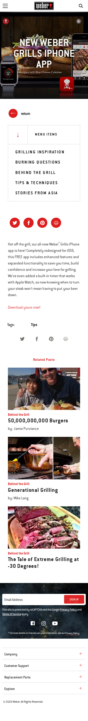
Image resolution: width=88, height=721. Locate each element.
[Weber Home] (44, 6)
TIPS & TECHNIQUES (36, 182)
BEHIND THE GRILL (35, 172)
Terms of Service (11, 614)
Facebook (32, 623)
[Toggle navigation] (5, 6)
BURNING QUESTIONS (38, 162)
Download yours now (23, 307)
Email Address (13, 600)
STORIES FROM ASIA (36, 192)
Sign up (74, 599)
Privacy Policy (68, 610)
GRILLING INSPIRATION (40, 152)
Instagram (43, 623)
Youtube (55, 623)
